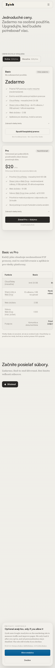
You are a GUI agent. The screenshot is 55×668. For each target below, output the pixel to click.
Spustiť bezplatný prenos (27, 131)
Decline (27, 660)
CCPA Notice (42, 646)
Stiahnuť (11, 384)
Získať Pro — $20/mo (27, 220)
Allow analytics (27, 653)
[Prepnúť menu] (48, 4)
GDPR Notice (28, 646)
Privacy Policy (17, 646)
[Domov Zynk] (10, 4)
